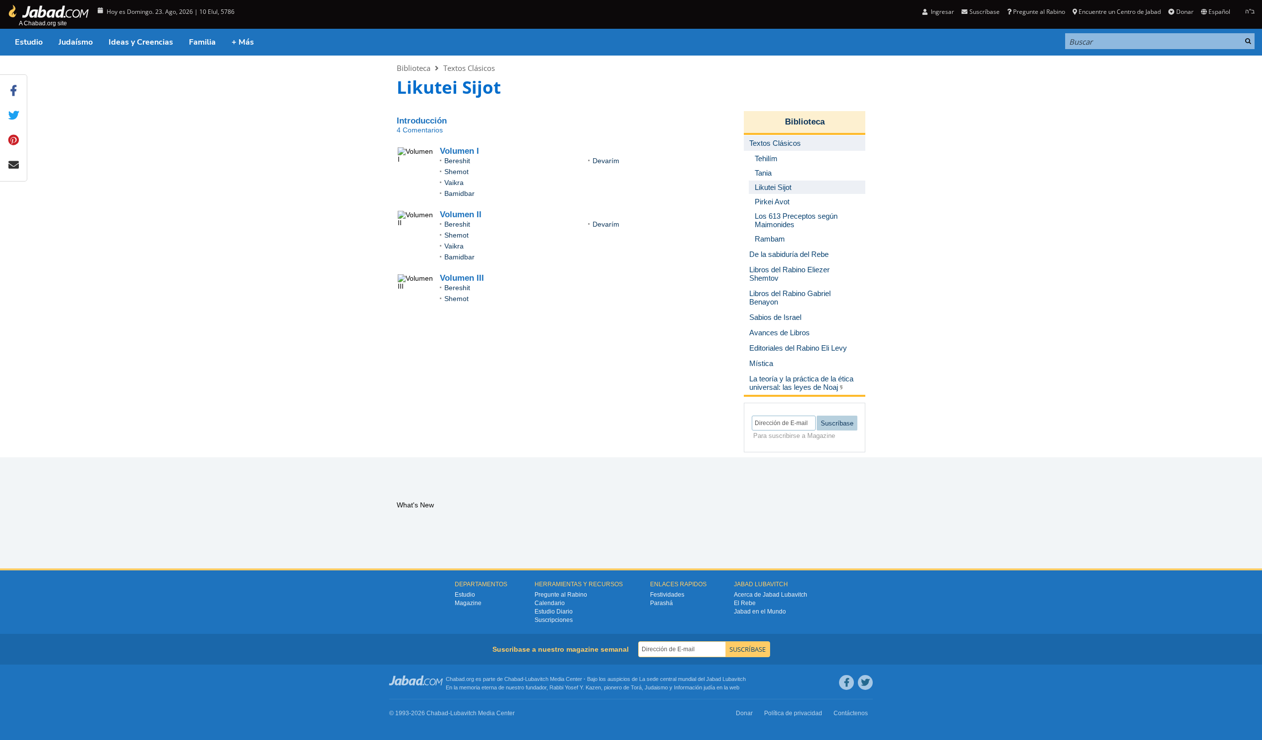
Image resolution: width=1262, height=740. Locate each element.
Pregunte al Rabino (1039, 11)
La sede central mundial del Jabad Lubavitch (692, 679)
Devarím (606, 161)
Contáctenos (851, 713)
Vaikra (454, 182)
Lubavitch (536, 679)
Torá (636, 687)
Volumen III (462, 278)
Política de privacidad (793, 713)
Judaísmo (76, 42)
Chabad (513, 679)
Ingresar (941, 11)
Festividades (667, 594)
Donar (1184, 11)
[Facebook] (846, 682)
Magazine (468, 603)
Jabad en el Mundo (760, 611)
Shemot (456, 172)
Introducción (422, 120)
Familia (202, 42)
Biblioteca (413, 68)
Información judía (695, 687)
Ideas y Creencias (141, 42)
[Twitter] (865, 682)
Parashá (661, 603)
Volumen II (460, 214)
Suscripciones (554, 620)
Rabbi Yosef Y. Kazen (575, 687)
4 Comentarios (420, 130)
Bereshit (457, 161)
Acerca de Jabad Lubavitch (770, 594)
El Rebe (745, 603)
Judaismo (656, 687)
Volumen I (459, 151)
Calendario (550, 603)
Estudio (29, 42)
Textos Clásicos (469, 68)
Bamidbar (459, 193)
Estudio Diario (554, 611)
